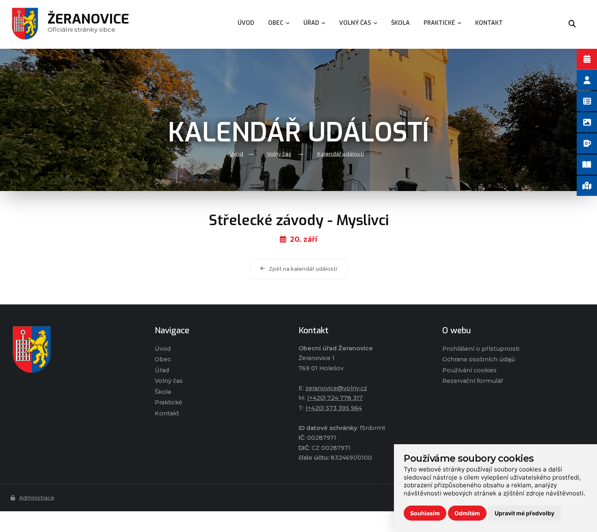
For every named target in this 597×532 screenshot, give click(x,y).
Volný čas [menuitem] (355, 23)
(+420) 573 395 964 (333, 408)
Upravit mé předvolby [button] (524, 513)
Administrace (36, 498)
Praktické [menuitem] (439, 23)
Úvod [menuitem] (246, 23)
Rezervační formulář (472, 380)
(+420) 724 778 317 (335, 398)
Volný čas (279, 154)
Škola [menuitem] (400, 23)
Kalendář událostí (340, 154)
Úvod (236, 154)
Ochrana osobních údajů (478, 359)
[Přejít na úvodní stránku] (74, 349)
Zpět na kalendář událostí (303, 269)
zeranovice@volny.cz (336, 388)
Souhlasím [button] (425, 513)
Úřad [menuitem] (311, 23)
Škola (163, 391)
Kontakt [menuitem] (489, 23)
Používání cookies (469, 370)
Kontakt (167, 413)
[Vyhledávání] (572, 24)
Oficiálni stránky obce (88, 24)
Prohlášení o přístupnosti (480, 348)
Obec (163, 359)
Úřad (162, 370)
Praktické (168, 402)
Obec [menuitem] (275, 23)
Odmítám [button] (467, 513)
